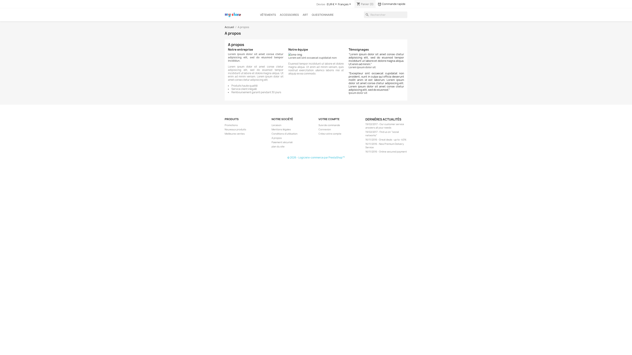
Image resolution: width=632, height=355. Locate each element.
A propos (277, 138)
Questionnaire (323, 15)
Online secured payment (386, 151)
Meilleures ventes (235, 133)
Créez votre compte (329, 133)
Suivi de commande (329, 125)
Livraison (276, 125)
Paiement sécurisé (282, 142)
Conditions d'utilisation (285, 133)
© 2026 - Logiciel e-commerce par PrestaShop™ (316, 157)
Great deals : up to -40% (385, 139)
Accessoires (289, 15)
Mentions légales (281, 129)
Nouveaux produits (235, 129)
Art (305, 15)
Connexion (324, 129)
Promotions (231, 125)
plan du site (278, 146)
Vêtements (268, 15)
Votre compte (329, 119)
